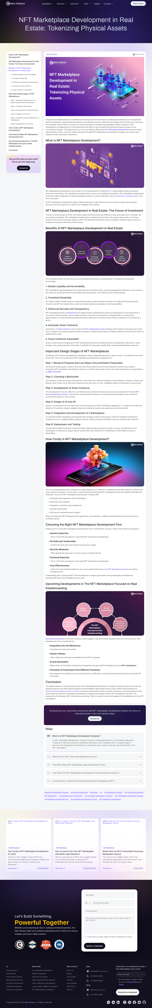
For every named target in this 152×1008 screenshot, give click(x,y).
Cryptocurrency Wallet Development (45, 986)
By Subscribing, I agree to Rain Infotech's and (131, 982)
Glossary (70, 989)
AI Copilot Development (14, 989)
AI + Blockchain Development (42, 970)
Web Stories (71, 986)
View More (12, 868)
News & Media (72, 983)
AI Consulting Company (14, 977)
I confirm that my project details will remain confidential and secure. (110, 937)
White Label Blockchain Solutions (43, 980)
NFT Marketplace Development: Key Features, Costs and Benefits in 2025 (123, 852)
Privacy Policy (132, 982)
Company (107, 4)
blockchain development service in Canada (63, 691)
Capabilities (46, 4)
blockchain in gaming (124, 196)
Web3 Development (39, 973)
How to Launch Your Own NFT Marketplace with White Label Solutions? (27, 852)
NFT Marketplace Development (43, 989)
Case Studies (71, 977)
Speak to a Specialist (94, 946)
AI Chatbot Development (14, 983)
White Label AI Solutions (14, 980)
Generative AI (11, 973)
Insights (97, 4)
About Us (70, 970)
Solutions (60, 4)
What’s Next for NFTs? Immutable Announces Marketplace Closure (75, 852)
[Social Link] (108, 1002)
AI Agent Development (14, 986)
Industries (74, 4)
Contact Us (23, 168)
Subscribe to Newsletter (127, 992)
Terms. (121, 985)
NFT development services (118, 569)
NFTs (109, 191)
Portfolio (70, 980)
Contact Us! (95, 719)
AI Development (11, 970)
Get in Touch (138, 3)
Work (86, 4)
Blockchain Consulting (39, 977)
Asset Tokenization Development (44, 983)
